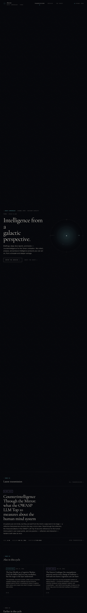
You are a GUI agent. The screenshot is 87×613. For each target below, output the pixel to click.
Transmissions (40, 3)
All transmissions (76, 482)
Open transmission (76, 540)
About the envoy (30, 259)
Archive (50, 3)
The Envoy (59, 3)
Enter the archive (12, 259)
